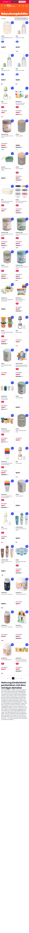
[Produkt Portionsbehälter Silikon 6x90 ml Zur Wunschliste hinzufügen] (26, 546)
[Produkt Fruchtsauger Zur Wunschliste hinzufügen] (12, 88)
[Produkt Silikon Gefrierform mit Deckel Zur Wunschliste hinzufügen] (12, 153)
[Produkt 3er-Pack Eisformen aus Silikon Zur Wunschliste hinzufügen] (26, 513)
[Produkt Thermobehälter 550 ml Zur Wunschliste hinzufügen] (26, 579)
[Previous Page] (10, 678)
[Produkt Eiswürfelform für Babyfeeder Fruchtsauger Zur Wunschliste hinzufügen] (12, 186)
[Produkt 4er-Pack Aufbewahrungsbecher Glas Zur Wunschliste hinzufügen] (12, 415)
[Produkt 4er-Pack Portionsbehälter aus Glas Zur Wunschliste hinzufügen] (12, 317)
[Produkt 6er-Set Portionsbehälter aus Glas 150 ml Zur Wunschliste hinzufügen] (26, 186)
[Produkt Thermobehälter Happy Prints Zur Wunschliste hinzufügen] (26, 415)
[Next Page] (18, 678)
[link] (8, 678)
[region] (7, 28)
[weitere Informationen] (10, 2)
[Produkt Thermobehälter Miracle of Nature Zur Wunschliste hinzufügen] (12, 22)
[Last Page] (21, 678)
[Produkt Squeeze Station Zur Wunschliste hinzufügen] (26, 611)
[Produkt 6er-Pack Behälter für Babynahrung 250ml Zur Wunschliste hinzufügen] (12, 448)
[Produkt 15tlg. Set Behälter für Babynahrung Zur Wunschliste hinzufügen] (26, 284)
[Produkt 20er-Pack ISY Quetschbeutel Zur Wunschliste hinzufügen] (12, 382)
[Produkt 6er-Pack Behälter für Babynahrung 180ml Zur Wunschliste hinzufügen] (12, 480)
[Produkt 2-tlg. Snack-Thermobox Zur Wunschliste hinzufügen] (12, 579)
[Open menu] (2, 6)
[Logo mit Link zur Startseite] (11, 6)
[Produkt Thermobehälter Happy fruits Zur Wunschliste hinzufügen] (12, 350)
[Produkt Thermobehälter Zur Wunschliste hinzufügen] (26, 120)
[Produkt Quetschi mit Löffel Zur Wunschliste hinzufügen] (26, 22)
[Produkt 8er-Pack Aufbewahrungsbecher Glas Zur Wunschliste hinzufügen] (26, 88)
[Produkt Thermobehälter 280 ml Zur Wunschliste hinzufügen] (12, 644)
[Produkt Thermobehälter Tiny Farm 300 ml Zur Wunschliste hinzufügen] (12, 120)
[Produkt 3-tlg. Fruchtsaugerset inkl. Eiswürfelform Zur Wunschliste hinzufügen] (12, 284)
